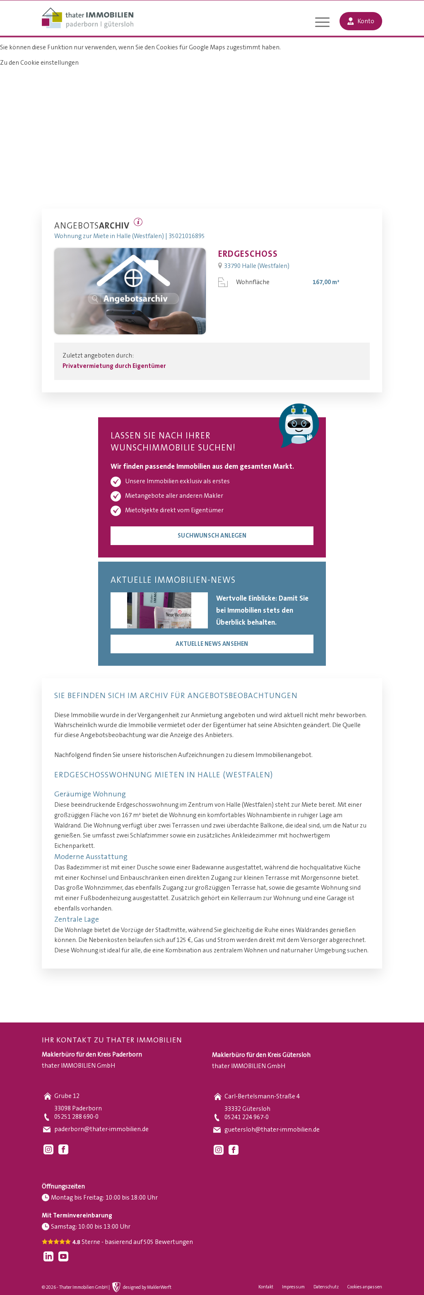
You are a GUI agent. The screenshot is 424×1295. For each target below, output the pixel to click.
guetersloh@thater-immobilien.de (272, 1129)
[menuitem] (322, 23)
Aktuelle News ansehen (212, 644)
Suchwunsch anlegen (212, 535)
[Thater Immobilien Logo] (87, 18)
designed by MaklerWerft (147, 1287)
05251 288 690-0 (76, 1116)
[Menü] (322, 23)
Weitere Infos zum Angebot (138, 222)
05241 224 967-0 (246, 1117)
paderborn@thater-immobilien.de (101, 1129)
